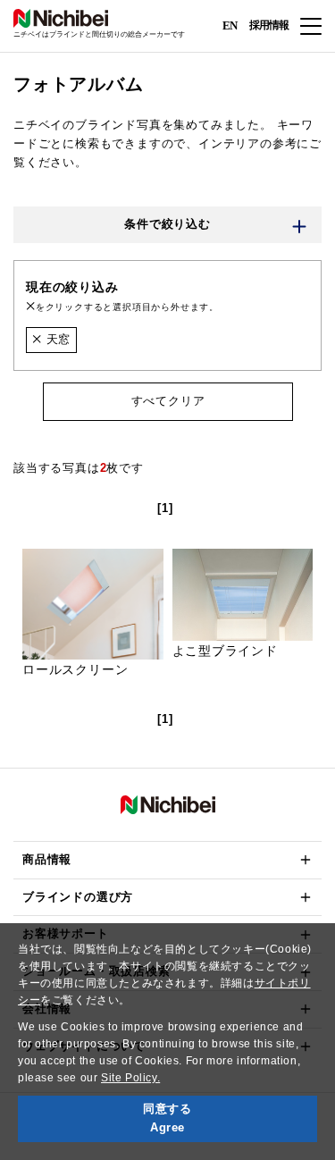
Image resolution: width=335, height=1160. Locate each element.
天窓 (56, 339)
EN (229, 24)
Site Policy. (130, 1078)
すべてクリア (167, 401)
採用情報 (269, 25)
